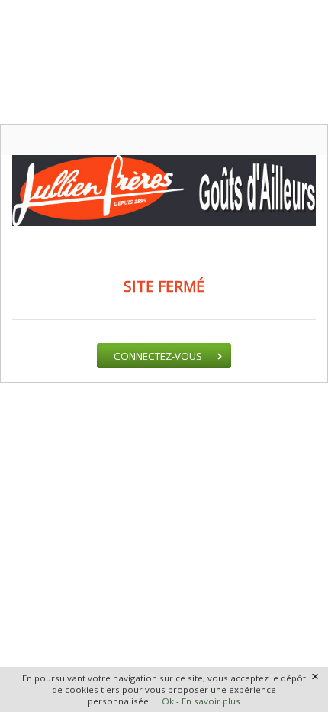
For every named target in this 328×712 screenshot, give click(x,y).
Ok (168, 701)
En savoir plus (211, 701)
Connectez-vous (158, 356)
